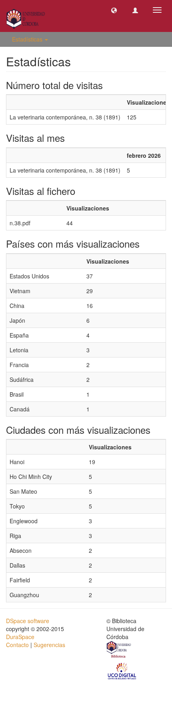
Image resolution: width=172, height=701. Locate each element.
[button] (114, 10)
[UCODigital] (122, 671)
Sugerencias (49, 645)
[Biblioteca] (119, 650)
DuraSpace (20, 637)
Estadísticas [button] (28, 39)
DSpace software (27, 621)
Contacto (17, 645)
